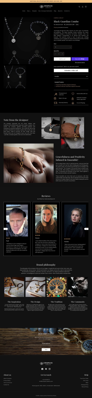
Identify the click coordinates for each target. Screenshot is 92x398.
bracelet (60, 165)
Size (55, 44)
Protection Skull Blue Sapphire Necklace (66, 84)
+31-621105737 (46, 379)
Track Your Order (84, 378)
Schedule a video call (71, 70)
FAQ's (87, 382)
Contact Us (6, 384)
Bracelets (11, 130)
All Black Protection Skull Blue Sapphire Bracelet (68, 86)
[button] (28, 11)
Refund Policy (85, 386)
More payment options (80, 62)
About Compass (8, 378)
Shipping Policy (84, 384)
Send (46, 349)
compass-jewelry (43, 395)
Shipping (56, 27)
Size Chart (85, 380)
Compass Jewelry (19, 130)
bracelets (61, 176)
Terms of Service (8, 382)
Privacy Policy (7, 380)
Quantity (56, 51)
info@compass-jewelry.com (46, 381)
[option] (17, 229)
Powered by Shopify (51, 395)
